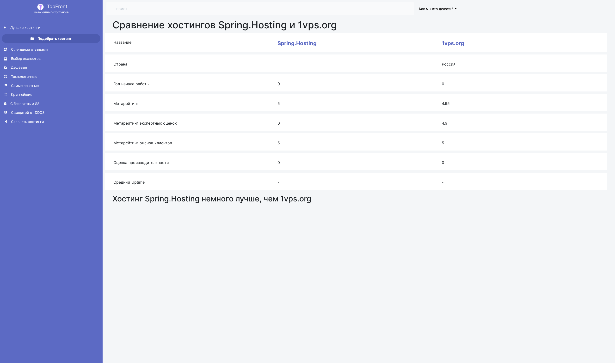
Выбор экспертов (25, 58)
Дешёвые (18, 67)
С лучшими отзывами (29, 49)
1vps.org (453, 43)
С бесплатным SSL (25, 104)
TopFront (51, 9)
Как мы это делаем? (436, 9)
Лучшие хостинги (24, 27)
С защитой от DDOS (27, 112)
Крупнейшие (21, 94)
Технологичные (23, 76)
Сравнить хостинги (27, 122)
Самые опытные (24, 86)
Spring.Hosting (297, 43)
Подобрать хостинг (54, 38)
